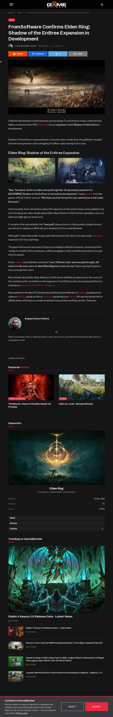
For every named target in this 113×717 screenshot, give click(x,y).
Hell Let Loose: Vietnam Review (76, 404)
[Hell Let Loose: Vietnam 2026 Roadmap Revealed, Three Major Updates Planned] (15, 646)
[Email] (56, 332)
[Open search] (101, 4)
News (11, 20)
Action (102, 509)
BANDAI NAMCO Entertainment (62, 492)
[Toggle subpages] (102, 528)
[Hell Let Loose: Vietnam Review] (82, 387)
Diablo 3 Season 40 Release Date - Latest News (48, 628)
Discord (72, 296)
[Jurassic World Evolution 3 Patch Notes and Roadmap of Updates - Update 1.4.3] (15, 676)
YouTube (21, 296)
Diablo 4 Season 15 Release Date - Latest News (40, 616)
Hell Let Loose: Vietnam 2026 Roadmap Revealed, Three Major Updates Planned (64, 643)
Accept (97, 706)
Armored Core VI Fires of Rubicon (37, 285)
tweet (89, 194)
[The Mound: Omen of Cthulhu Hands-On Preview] (31, 387)
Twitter (81, 292)
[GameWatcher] (56, 4)
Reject (72, 706)
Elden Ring (43, 124)
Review (13, 523)
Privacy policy (22, 713)
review (18, 262)
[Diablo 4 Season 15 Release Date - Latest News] (56, 579)
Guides (13, 529)
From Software (43, 492)
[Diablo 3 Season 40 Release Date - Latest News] (15, 631)
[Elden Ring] (56, 457)
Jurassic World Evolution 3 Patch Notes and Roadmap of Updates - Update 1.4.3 (64, 673)
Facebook (47, 296)
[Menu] (11, 4)
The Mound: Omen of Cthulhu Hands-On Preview (29, 405)
